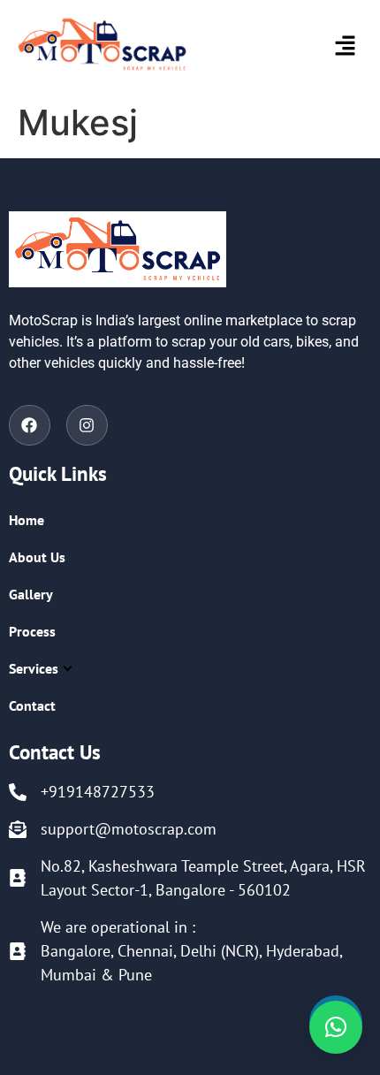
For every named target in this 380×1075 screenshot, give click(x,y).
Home (26, 520)
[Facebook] (29, 425)
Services (33, 668)
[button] (317, 47)
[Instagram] (87, 425)
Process (32, 631)
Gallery (31, 594)
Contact (32, 705)
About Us (37, 557)
